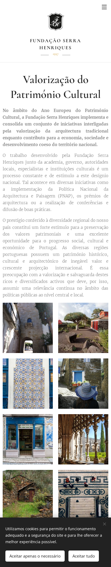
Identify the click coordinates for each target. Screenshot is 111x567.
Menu (104, 6)
